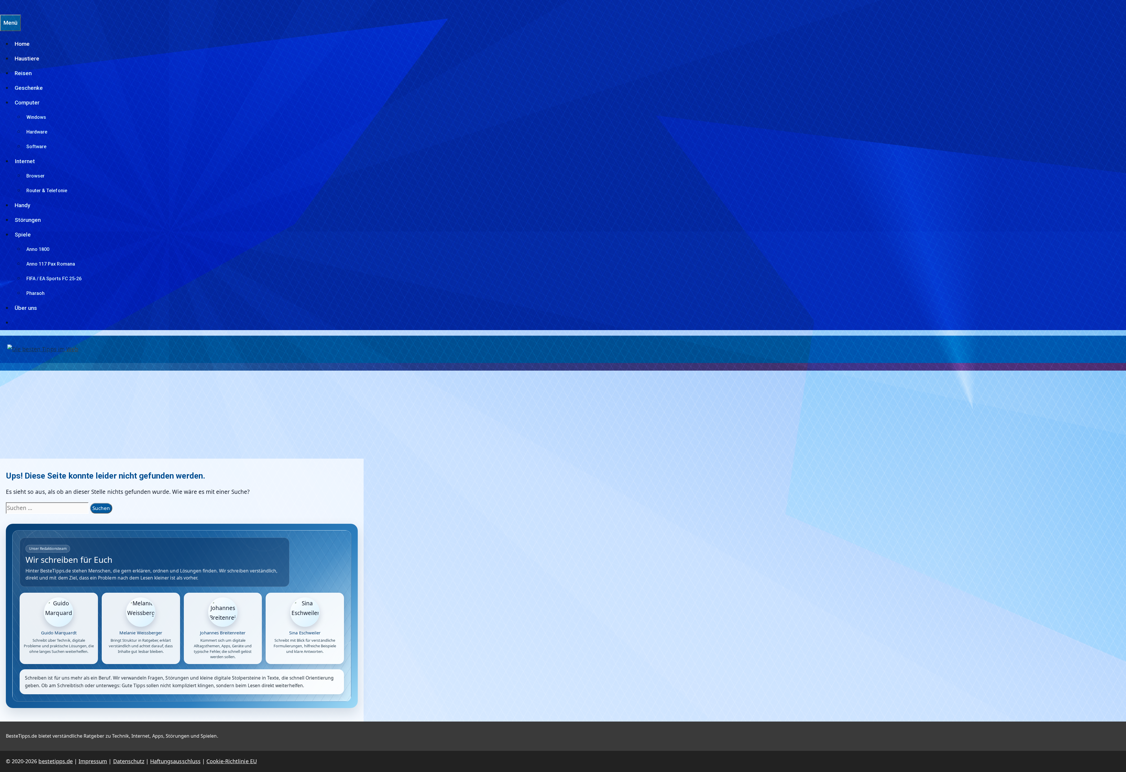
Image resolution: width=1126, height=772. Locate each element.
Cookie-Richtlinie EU (231, 761)
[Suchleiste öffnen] (3, 7)
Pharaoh (35, 293)
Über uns (26, 308)
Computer (27, 102)
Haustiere (27, 58)
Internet (25, 161)
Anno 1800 (37, 249)
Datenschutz (128, 761)
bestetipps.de (55, 761)
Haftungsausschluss (175, 761)
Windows (36, 117)
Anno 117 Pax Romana (50, 264)
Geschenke (29, 88)
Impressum (93, 761)
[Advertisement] (563, 415)
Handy (22, 205)
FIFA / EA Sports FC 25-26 (54, 278)
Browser (35, 176)
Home (22, 43)
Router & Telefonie (46, 190)
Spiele (23, 234)
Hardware (36, 132)
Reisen (23, 73)
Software (36, 146)
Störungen (28, 220)
